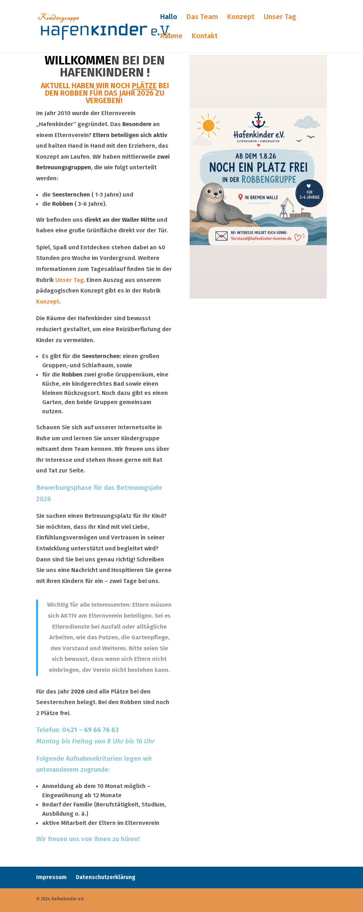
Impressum (51, 877)
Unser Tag (280, 17)
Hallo (168, 17)
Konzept (241, 17)
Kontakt (205, 36)
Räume (171, 36)
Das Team (202, 17)
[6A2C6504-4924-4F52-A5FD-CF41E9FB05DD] (258, 296)
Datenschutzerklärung (105, 877)
